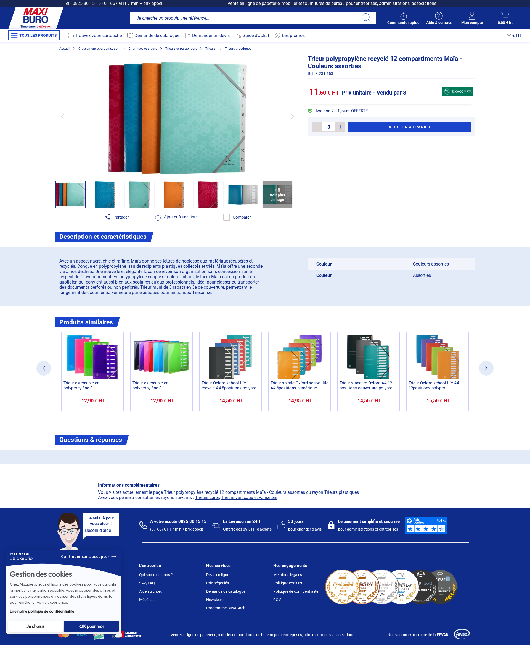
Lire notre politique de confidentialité (42, 611)
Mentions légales (287, 575)
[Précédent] (62, 116)
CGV (277, 599)
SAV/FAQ (147, 583)
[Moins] (317, 127)
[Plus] (340, 127)
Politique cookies (287, 583)
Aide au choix (150, 591)
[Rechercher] (366, 17)
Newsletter (215, 599)
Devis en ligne (217, 575)
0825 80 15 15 (87, 3)
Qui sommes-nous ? (156, 575)
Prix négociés (217, 583)
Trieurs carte (207, 497)
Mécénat (146, 599)
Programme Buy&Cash (225, 608)
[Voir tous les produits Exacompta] (458, 91)
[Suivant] (292, 116)
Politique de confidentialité (295, 591)
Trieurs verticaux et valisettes (249, 497)
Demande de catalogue (225, 591)
